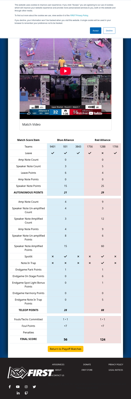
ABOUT (58, 370)
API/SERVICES (58, 364)
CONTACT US (58, 375)
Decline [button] (109, 30)
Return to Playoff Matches (65, 349)
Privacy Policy (79, 15)
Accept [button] (96, 30)
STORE (86, 370)
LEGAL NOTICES (116, 370)
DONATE (87, 364)
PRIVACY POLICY (115, 364)
